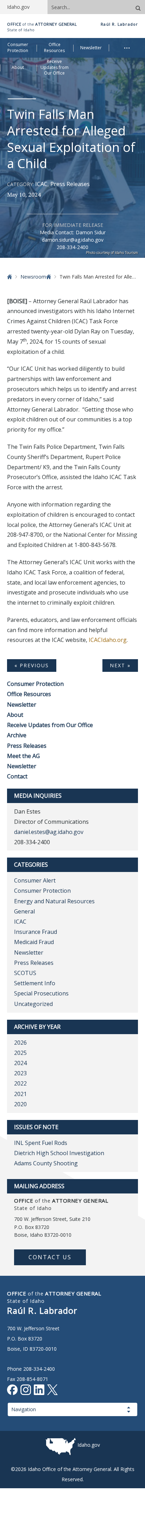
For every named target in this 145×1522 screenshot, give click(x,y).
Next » (120, 665)
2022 (20, 1083)
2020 (20, 1104)
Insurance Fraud (35, 932)
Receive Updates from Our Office (50, 725)
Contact (17, 776)
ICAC (41, 184)
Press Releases (70, 184)
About (15, 715)
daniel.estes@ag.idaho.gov (48, 832)
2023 (20, 1073)
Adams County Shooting (46, 1163)
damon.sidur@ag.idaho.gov (72, 239)
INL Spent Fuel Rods (40, 1143)
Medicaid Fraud (34, 942)
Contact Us (50, 1257)
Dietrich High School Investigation (59, 1153)
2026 (20, 1042)
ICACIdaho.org (108, 640)
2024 (20, 1063)
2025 (20, 1053)
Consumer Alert (35, 880)
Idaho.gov (88, 1444)
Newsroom (33, 276)
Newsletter (21, 704)
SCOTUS (25, 973)
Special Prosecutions (41, 993)
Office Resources (29, 694)
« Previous (31, 665)
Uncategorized (33, 1004)
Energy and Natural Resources (54, 901)
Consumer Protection (35, 684)
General (24, 911)
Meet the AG (23, 756)
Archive (16, 735)
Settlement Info (34, 983)
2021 (20, 1094)
